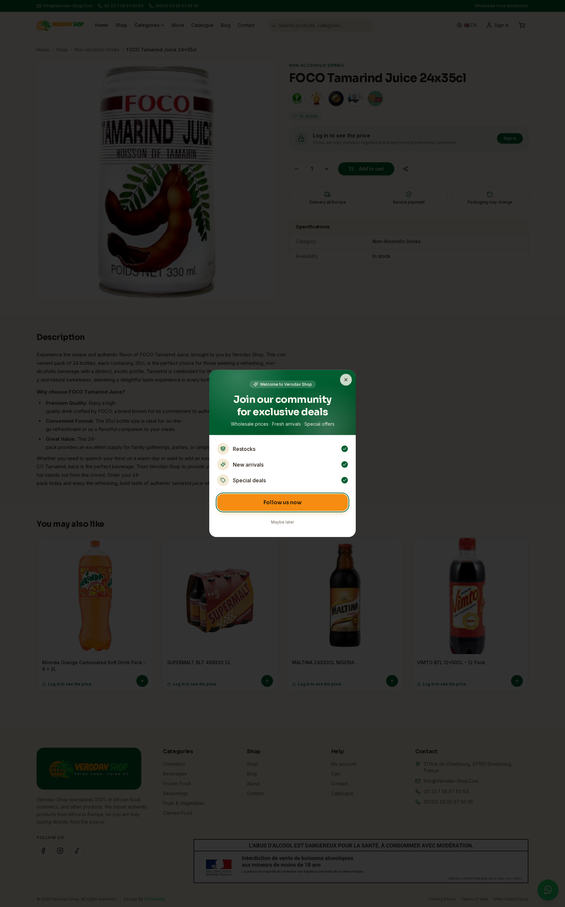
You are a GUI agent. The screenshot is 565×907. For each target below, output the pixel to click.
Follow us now (282, 502)
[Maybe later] (346, 380)
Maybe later (282, 522)
